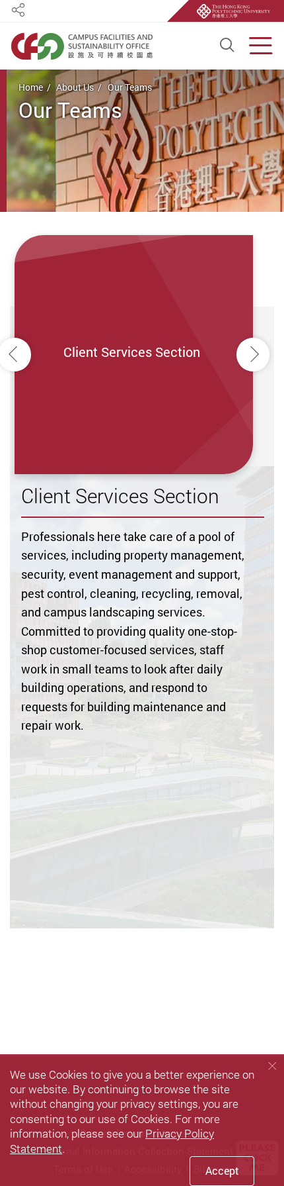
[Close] (272, 1066)
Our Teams (130, 87)
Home (30, 87)
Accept (222, 1170)
